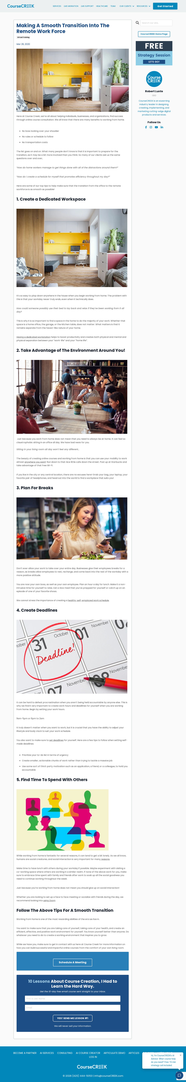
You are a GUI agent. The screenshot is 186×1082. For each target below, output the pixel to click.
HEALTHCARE (102, 6)
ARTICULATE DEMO (114, 1053)
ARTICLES (134, 1053)
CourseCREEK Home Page (154, 34)
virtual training (23, 37)
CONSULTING (64, 1053)
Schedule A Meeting (73, 962)
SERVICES (57, 6)
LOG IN (93, 1057)
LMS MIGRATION (71, 6)
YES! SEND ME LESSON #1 (72, 1018)
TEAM (112, 6)
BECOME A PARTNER (24, 1053)
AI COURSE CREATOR (88, 1053)
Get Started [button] (165, 6)
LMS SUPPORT (87, 6)
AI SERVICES (47, 1053)
